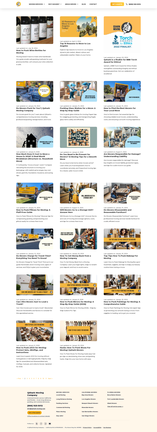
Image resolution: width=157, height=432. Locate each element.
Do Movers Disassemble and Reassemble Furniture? (117, 211)
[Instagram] (41, 423)
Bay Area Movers (87, 395)
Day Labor (59, 416)
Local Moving (60, 395)
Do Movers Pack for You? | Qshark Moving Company (33, 109)
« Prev (19, 378)
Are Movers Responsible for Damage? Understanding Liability (122, 155)
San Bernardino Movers (90, 411)
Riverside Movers (87, 407)
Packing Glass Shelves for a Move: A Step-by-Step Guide (78, 109)
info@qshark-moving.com (36, 409)
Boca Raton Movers (114, 395)
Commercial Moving (63, 407)
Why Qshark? (54, 4)
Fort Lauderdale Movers (115, 399)
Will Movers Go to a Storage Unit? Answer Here (76, 211)
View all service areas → (115, 406)
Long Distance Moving (64, 399)
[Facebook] (45, 423)
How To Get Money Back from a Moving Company (75, 257)
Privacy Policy (87, 427)
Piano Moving (61, 411)
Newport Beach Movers (90, 403)
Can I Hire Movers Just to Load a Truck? (32, 303)
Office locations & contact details (38, 416)
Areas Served (70, 4)
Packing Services (62, 403)
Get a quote (117, 4)
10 (44, 378)
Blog (84, 4)
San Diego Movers (88, 416)
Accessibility (97, 427)
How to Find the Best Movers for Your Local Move (120, 109)
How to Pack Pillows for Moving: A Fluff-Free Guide (33, 211)
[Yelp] (37, 423)
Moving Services (36, 4)
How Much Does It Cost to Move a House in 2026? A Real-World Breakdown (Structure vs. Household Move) (34, 157)
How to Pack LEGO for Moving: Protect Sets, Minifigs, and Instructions (31, 350)
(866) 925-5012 (135, 4)
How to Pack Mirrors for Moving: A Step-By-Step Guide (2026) (77, 303)
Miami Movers (112, 403)
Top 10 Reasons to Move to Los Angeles (75, 44)
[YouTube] (50, 423)
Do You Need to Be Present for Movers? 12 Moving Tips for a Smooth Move (78, 156)
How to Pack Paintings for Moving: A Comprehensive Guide (122, 303)
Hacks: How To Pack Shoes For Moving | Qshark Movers (75, 349)
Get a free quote (34, 412)
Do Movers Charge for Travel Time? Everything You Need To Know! (33, 257)
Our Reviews (107, 427)
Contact (93, 4)
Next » (50, 378)
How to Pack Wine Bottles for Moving (31, 51)
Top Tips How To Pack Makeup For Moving (121, 257)
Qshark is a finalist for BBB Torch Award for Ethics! (120, 61)
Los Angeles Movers (89, 399)
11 (46, 378)
